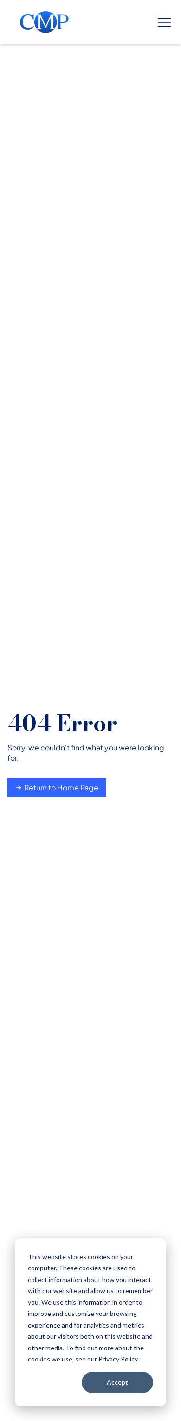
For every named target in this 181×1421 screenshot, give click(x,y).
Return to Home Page (61, 787)
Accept (117, 1382)
